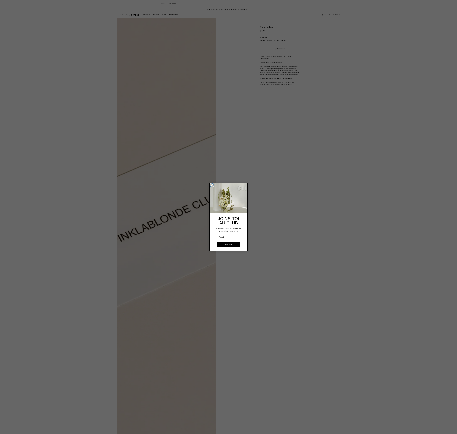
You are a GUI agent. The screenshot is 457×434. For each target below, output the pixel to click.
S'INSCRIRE (228, 244)
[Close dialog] (212, 185)
